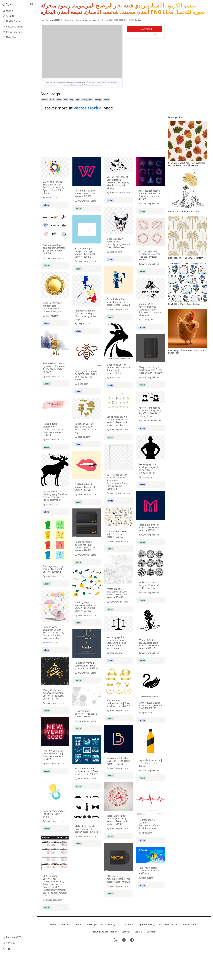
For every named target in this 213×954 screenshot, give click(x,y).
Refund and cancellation (104, 931)
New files (65, 924)
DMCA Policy (126, 924)
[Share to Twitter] (108, 75)
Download (146, 29)
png (71, 99)
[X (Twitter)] (3, 948)
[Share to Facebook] (113, 75)
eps (77, 99)
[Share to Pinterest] (118, 75)
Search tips (91, 924)
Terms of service (189, 924)
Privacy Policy (108, 924)
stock (52, 99)
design (98, 99)
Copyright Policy (146, 924)
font (59, 99)
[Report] (160, 34)
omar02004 (55, 20)
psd (65, 99)
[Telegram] (8, 948)
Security (126, 931)
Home (53, 924)
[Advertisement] (103, 134)
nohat (106, 99)
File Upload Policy (168, 924)
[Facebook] (124, 940)
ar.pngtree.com (90, 20)
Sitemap (151, 931)
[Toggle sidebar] (31, 4)
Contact (138, 20)
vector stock (86, 108)
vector (44, 99)
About (78, 924)
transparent (87, 99)
